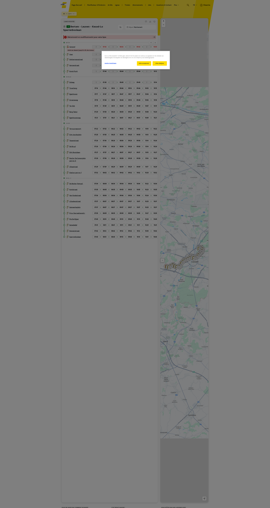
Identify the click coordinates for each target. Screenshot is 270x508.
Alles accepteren (144, 63)
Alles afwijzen (159, 63)
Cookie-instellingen (110, 63)
